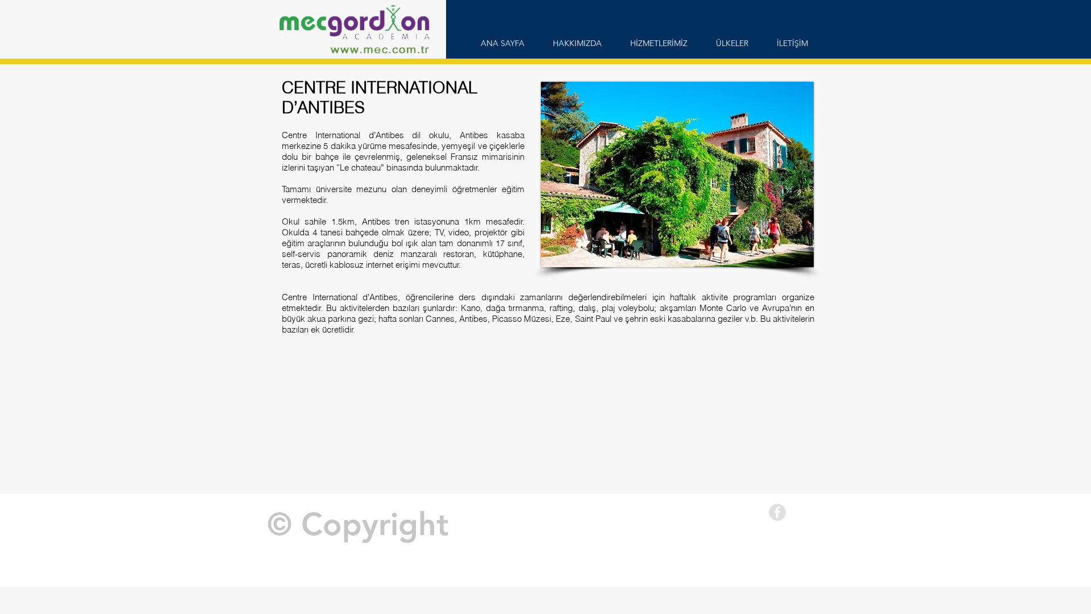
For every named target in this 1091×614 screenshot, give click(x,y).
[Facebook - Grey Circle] (777, 512)
